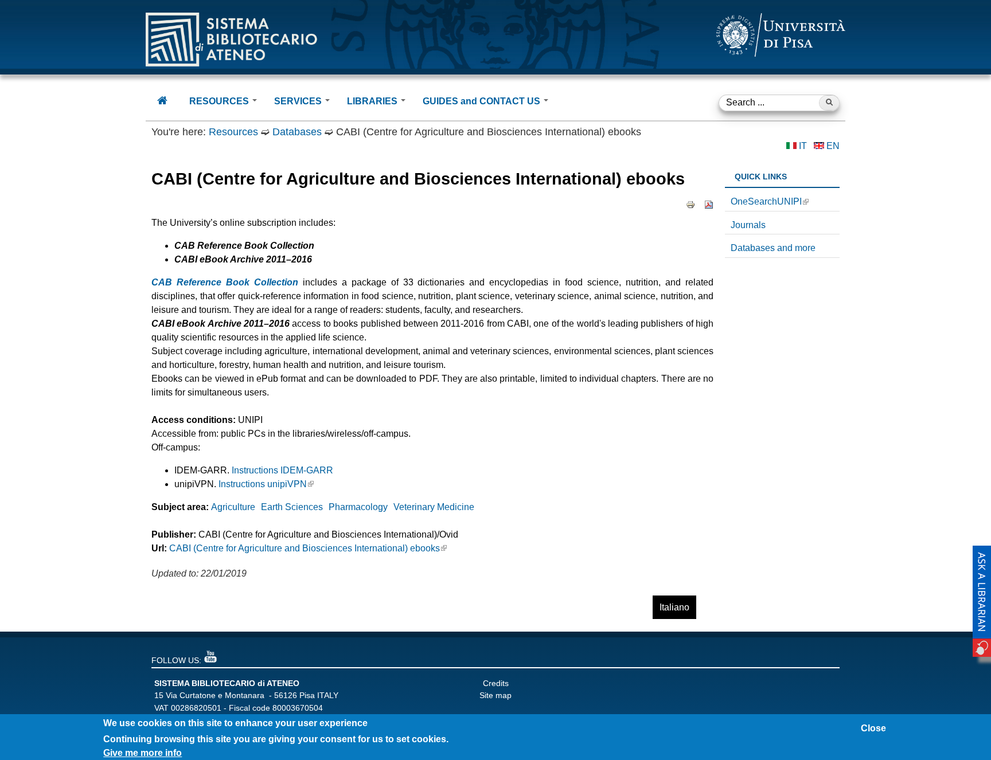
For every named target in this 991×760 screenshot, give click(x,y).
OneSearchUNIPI (766, 201)
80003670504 (297, 707)
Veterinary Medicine (433, 507)
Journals (748, 225)
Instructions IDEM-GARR (282, 470)
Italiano (674, 607)
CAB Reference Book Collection (224, 282)
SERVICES (299, 101)
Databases (297, 132)
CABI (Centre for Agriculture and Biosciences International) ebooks (304, 548)
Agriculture (233, 507)
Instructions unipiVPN (263, 484)
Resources (233, 132)
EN (833, 146)
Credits (496, 683)
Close (873, 728)
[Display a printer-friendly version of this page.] (690, 204)
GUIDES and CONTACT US (483, 101)
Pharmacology (358, 507)
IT (803, 146)
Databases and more (773, 248)
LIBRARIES (373, 101)
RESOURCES (220, 101)
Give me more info (142, 753)
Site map (495, 695)
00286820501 (196, 707)
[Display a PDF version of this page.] (708, 204)
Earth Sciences (292, 507)
